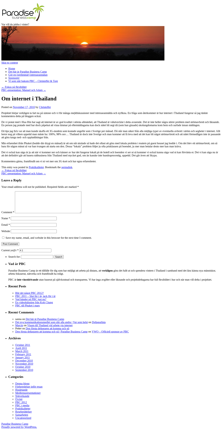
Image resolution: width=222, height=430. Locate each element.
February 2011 (23, 354)
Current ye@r (10, 250)
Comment (7, 212)
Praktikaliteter (36, 167)
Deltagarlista (99, 322)
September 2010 (24, 369)
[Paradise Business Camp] (23, 21)
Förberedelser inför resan (28, 386)
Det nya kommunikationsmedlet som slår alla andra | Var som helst (51, 322)
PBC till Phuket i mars (27, 305)
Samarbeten (21, 414)
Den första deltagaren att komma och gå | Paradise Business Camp (51, 331)
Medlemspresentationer (28, 392)
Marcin (19, 325)
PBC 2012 (21, 402)
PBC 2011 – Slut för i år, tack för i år (35, 296)
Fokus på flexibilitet (14, 86)
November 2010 (24, 363)
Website (5, 231)
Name (5, 218)
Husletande (21, 389)
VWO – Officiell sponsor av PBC (110, 331)
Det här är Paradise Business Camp (27, 71)
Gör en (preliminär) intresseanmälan (28, 74)
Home (11, 68)
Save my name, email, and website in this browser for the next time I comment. (49, 237)
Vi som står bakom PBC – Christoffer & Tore (33, 81)
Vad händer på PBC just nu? (30, 299)
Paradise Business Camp (14, 423)
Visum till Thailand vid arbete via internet (49, 325)
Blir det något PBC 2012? (29, 293)
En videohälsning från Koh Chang (34, 302)
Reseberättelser (23, 411)
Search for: (14, 256)
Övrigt (18, 399)
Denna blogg (22, 383)
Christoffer (45, 107)
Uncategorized (23, 417)
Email (5, 224)
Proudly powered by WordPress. (19, 426)
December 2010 (24, 360)
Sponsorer (13, 77)
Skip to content (9, 62)
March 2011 (21, 351)
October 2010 (22, 366)
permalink (66, 167)
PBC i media (22, 405)
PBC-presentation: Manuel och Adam (23, 90)
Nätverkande (22, 396)
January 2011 (22, 357)
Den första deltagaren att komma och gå (47, 328)
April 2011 (21, 348)
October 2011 (22, 344)
